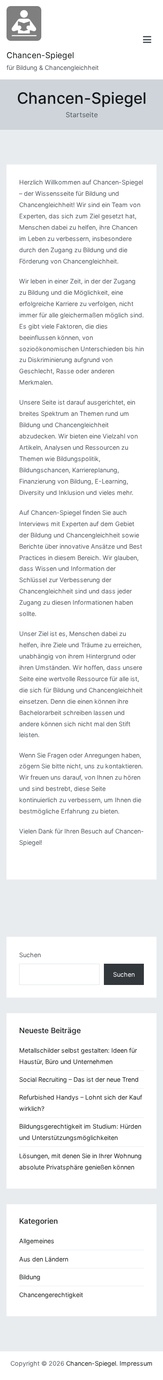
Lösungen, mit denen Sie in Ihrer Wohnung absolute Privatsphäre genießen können (80, 1161)
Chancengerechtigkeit (51, 1294)
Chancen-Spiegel (40, 55)
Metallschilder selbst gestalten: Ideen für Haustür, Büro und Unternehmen (78, 1056)
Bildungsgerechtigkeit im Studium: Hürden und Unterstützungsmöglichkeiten (80, 1132)
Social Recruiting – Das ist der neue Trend (79, 1079)
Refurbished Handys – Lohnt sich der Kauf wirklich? (80, 1102)
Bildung (29, 1277)
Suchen (30, 954)
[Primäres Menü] (147, 39)
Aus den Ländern (43, 1259)
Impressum (136, 1363)
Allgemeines (36, 1241)
